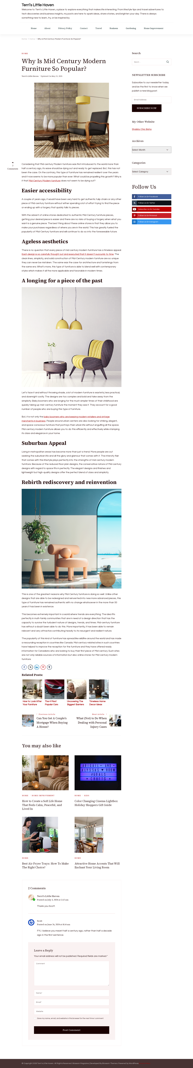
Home (33, 28)
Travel (98, 28)
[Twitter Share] (30, 667)
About (47, 28)
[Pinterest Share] (43, 667)
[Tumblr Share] (49, 667)
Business (114, 28)
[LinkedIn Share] (36, 667)
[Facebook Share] (24, 667)
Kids (86, 795)
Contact (84, 28)
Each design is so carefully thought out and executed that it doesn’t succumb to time (68, 254)
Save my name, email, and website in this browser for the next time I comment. (70, 1018)
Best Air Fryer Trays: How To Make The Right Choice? (45, 865)
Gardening (131, 28)
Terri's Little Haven (30, 76)
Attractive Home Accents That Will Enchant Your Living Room (97, 865)
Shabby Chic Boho (142, 129)
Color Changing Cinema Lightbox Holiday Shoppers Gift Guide (96, 803)
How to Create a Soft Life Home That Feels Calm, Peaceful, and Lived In (42, 805)
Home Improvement (153, 28)
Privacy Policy (65, 28)
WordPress (134, 1063)
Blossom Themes (110, 1063)
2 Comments (12, 167)
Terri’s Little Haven (38, 5)
